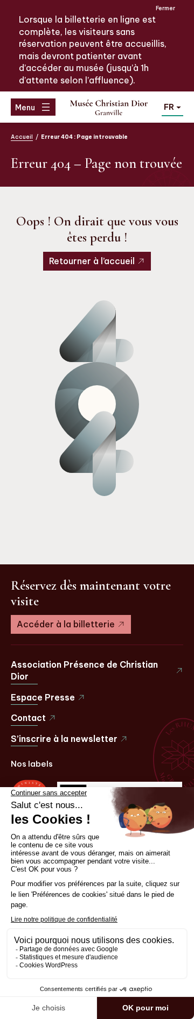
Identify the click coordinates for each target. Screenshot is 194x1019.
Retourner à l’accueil (92, 261)
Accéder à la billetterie (66, 624)
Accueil (22, 136)
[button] (172, 107)
